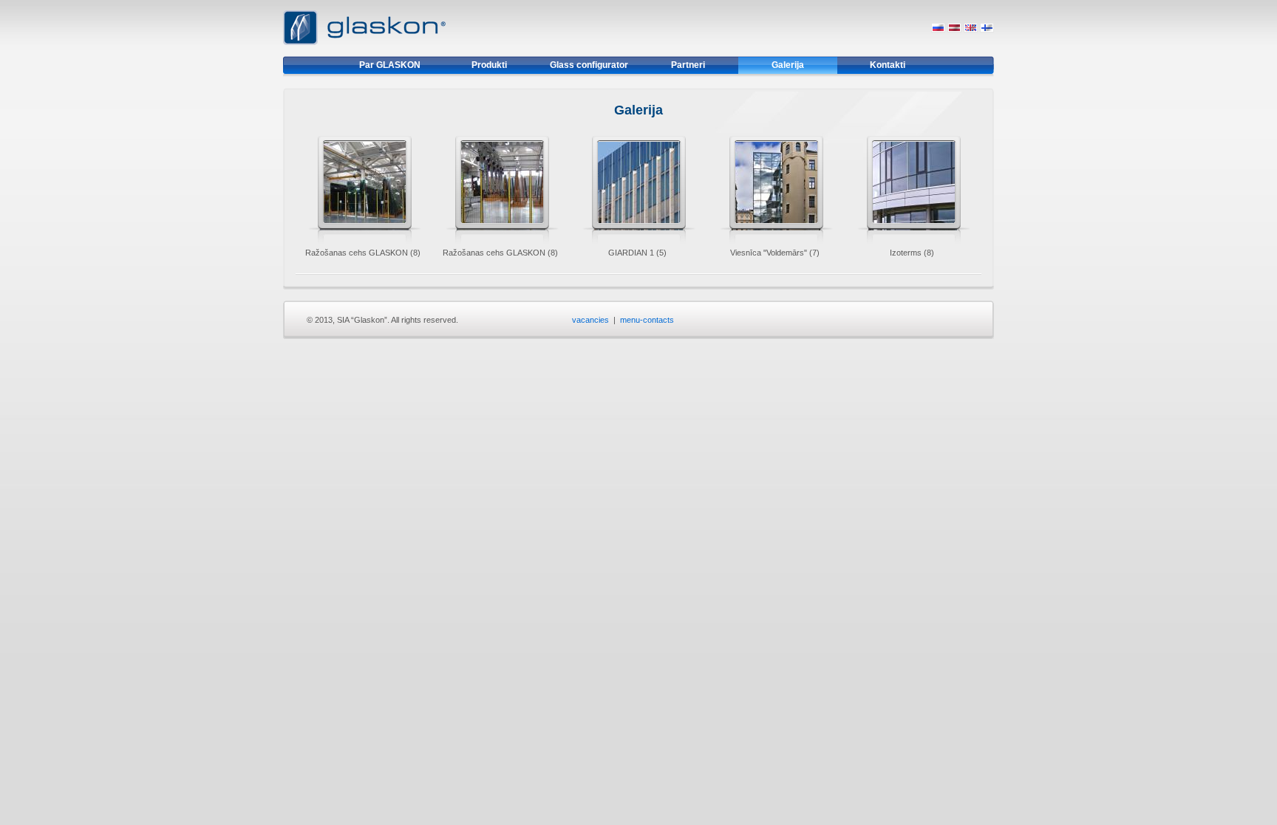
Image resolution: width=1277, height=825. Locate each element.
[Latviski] (954, 29)
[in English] (971, 29)
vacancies (590, 319)
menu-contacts (647, 319)
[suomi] (987, 29)
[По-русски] (938, 29)
